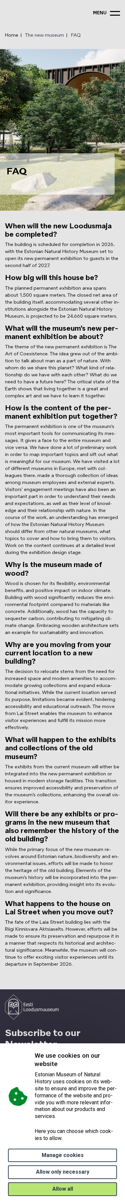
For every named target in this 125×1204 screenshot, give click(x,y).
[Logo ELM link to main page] (32, 1007)
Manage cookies (63, 1155)
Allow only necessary (62, 1172)
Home (11, 35)
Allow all (62, 1189)
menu (100, 13)
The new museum (44, 35)
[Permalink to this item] (59, 1064)
